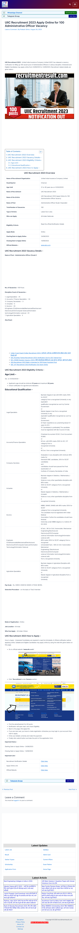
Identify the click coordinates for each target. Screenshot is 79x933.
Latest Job (8, 850)
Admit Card (46, 855)
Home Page (47, 869)
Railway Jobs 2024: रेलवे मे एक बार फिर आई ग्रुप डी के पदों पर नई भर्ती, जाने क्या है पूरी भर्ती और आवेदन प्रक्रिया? (20, 902)
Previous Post (7, 789)
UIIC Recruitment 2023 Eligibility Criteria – (25, 160)
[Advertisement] (39, 928)
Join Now (73, 16)
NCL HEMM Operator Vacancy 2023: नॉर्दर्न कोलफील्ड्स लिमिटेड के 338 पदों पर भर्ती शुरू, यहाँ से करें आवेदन (41, 360)
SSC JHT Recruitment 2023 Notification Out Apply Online (29, 365)
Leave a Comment (11, 29)
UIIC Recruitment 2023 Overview (21, 155)
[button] (70, 4)
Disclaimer (20, 920)
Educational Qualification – (21, 165)
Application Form (10, 869)
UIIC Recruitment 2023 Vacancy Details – (24, 157)
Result (7, 855)
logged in (16, 800)
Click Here (44, 761)
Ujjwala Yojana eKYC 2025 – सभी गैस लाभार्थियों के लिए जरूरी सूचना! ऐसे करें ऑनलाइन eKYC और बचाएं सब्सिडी (20, 888)
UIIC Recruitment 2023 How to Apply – (24, 168)
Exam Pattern (47, 864)
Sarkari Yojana (9, 859)
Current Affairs (48, 859)
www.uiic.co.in (45, 245)
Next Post (73, 789)
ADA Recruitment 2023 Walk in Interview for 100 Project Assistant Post (34, 362)
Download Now (71, 13)
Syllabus (46, 850)
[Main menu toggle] (75, 4)
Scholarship (9, 864)
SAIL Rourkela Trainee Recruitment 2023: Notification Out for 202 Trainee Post (36, 358)
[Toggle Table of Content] (40, 151)
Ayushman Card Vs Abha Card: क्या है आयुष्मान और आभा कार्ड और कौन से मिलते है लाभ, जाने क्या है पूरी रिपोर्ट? (58, 902)
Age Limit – (15, 163)
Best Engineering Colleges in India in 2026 (18, 881)
